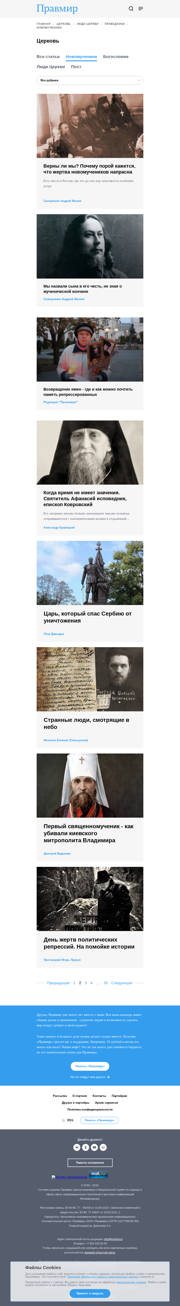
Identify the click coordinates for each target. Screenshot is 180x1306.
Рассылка (60, 1096)
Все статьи (48, 56)
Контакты (99, 1096)
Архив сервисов (106, 1102)
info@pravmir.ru (113, 1239)
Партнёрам (119, 1096)
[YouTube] (94, 1147)
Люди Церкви (51, 66)
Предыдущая (58, 983)
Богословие (116, 56)
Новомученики (81, 56)
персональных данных (131, 1282)
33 (106, 983)
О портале (79, 1096)
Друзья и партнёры (75, 1102)
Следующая (121, 983)
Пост (76, 66)
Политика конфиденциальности (90, 1109)
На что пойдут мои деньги (87, 1077)
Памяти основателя (90, 1162)
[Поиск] (131, 9)
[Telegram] (103, 1147)
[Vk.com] (76, 1147)
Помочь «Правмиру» (90, 1066)
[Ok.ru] (85, 1147)
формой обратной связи (100, 1252)
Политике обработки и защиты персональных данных (102, 1276)
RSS (70, 1120)
